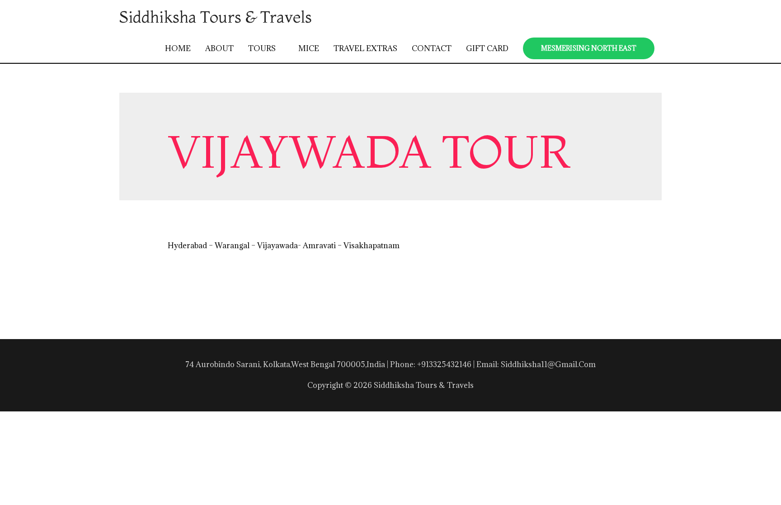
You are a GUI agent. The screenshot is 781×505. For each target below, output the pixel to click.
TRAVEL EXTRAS (365, 48)
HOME (178, 48)
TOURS (262, 48)
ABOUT (219, 48)
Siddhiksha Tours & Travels (215, 17)
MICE (308, 48)
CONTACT (432, 48)
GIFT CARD (487, 48)
